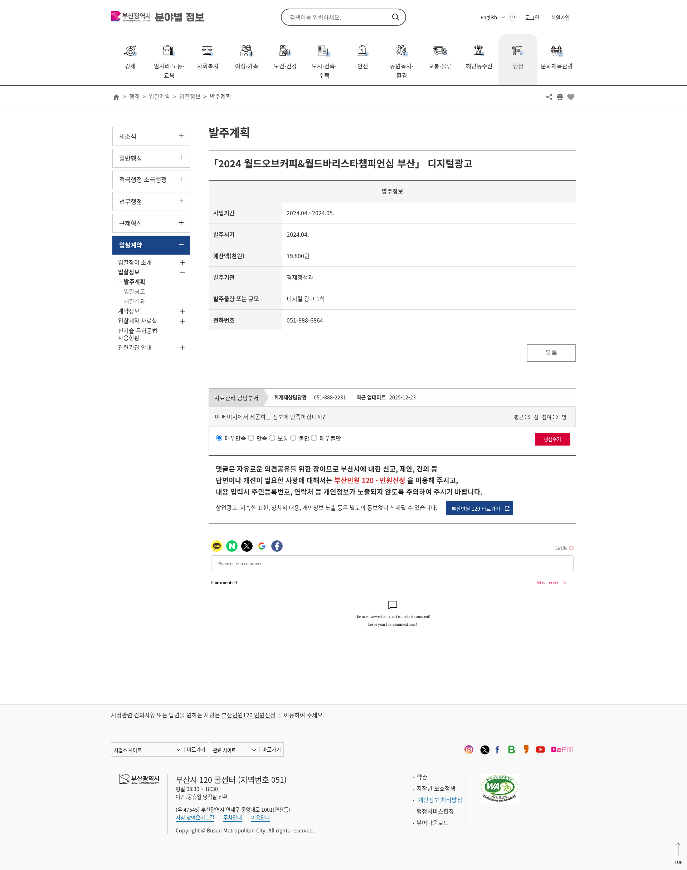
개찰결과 (134, 301)
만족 (262, 438)
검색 (395, 17)
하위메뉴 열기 (181, 136)
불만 (304, 438)
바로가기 (196, 749)
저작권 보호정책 (435, 788)
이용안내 (260, 817)
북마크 (570, 97)
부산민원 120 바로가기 (476, 508)
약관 (421, 776)
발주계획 (220, 96)
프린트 (560, 97)
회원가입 (560, 17)
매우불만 (330, 438)
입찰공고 (134, 291)
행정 (134, 96)
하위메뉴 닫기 (181, 244)
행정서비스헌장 (435, 811)
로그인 (532, 17)
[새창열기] (469, 749)
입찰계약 (159, 96)
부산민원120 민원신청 (248, 715)
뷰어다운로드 (432, 822)
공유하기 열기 (549, 97)
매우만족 (235, 438)
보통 (283, 438)
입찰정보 (190, 96)
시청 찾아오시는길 (195, 817)
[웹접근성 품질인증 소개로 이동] (499, 787)
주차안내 (232, 817)
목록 (551, 353)
